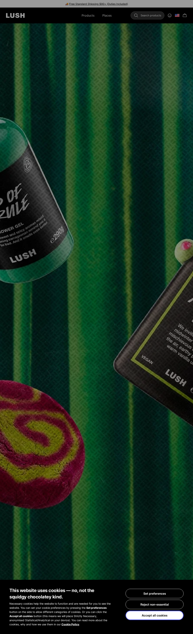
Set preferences (154, 593)
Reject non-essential (154, 604)
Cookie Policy (70, 624)
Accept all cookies (154, 615)
